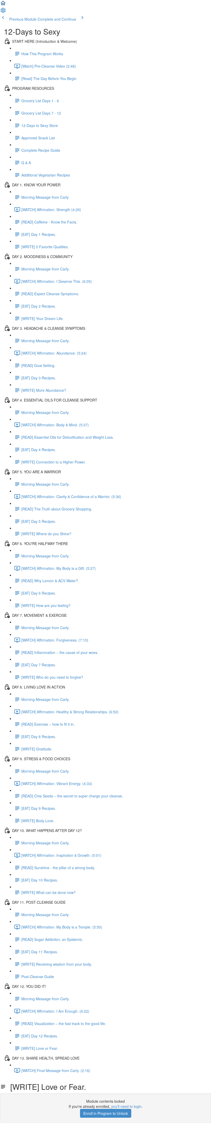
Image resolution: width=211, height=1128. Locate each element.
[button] (3, 4)
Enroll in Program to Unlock (105, 1113)
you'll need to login (126, 1106)
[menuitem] (3, 11)
